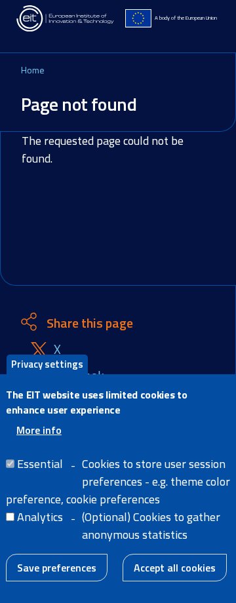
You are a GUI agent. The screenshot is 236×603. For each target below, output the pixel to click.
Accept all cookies (175, 567)
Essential (40, 464)
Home (33, 70)
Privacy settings (47, 364)
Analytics (40, 517)
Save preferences (56, 567)
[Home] (65, 18)
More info (39, 430)
